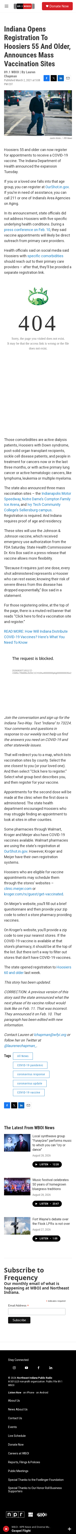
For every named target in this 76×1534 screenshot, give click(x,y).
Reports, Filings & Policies (24, 1462)
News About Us (18, 1409)
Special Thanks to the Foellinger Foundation (36, 1479)
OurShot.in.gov (57, 187)
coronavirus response (31, 1074)
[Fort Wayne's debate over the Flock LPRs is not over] (17, 1226)
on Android (42, 1392)
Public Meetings (18, 1471)
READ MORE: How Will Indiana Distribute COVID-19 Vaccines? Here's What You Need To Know (36, 637)
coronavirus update (29, 1083)
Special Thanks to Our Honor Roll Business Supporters (35, 1490)
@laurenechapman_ (20, 1046)
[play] (6, 1529)
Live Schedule (17, 1435)
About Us (14, 1400)
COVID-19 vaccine (28, 1092)
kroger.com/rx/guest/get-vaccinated (33, 894)
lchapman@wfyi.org (50, 1034)
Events (12, 1427)
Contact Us (15, 1418)
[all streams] (70, 1529)
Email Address (18, 1305)
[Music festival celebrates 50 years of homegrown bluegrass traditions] (17, 1186)
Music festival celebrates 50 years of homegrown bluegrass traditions (50, 1184)
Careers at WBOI (18, 1453)
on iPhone (28, 1392)
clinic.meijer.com (18, 888)
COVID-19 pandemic (30, 1065)
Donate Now (59, 6)
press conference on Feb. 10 (27, 230)
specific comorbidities (45, 256)
